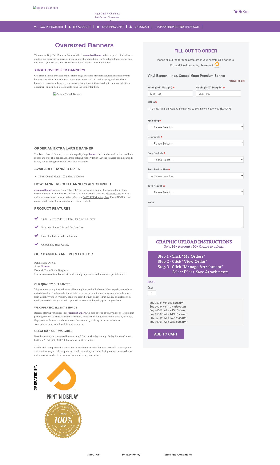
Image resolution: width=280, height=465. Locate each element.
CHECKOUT (141, 27)
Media (152, 102)
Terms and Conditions (177, 454)
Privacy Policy (131, 454)
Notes (151, 202)
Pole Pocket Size (159, 170)
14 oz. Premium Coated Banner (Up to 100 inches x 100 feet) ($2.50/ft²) (191, 108)
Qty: (150, 287)
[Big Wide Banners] (45, 7)
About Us (93, 454)
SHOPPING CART (112, 27)
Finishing (154, 121)
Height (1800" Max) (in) (210, 88)
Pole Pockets (157, 153)
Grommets (155, 137)
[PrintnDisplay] (62, 380)
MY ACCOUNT (81, 27)
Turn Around (156, 186)
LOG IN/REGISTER (51, 27)
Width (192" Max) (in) (161, 88)
